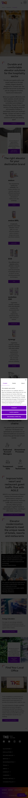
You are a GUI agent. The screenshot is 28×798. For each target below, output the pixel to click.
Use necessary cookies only (14, 416)
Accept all (14, 408)
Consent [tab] (5, 383)
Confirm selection (14, 412)
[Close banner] (25, 379)
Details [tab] (14, 383)
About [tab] (23, 383)
